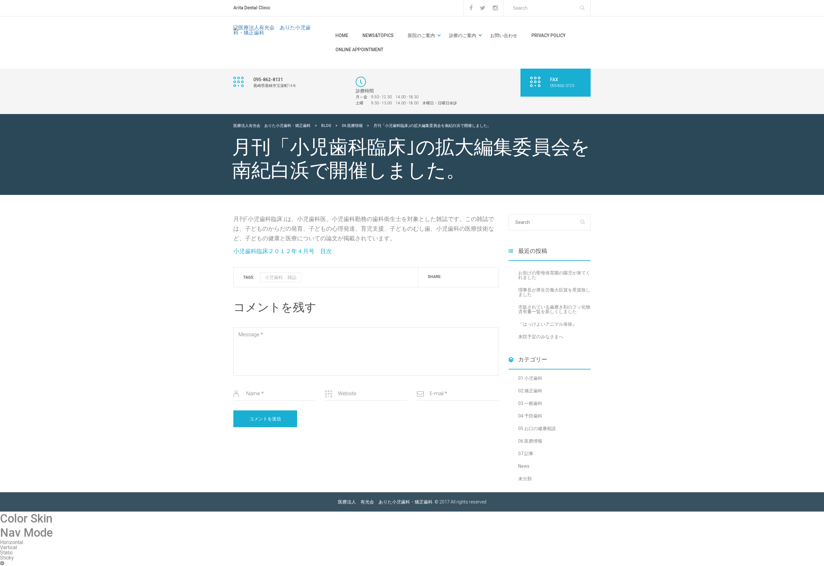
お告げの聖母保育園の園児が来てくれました (554, 275)
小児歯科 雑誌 (280, 277)
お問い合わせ (503, 35)
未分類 (525, 478)
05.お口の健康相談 (537, 428)
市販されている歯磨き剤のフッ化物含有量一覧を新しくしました (554, 309)
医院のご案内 (421, 35)
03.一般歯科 (530, 403)
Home (341, 35)
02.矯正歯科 (530, 390)
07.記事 (525, 453)
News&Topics (378, 35)
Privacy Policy (548, 35)
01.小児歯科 (530, 378)
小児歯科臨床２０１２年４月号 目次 (282, 251)
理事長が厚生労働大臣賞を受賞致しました (554, 292)
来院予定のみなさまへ (540, 336)
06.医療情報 (530, 441)
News (523, 466)
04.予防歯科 (530, 415)
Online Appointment (359, 49)
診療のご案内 (462, 35)
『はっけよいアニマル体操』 (547, 324)
